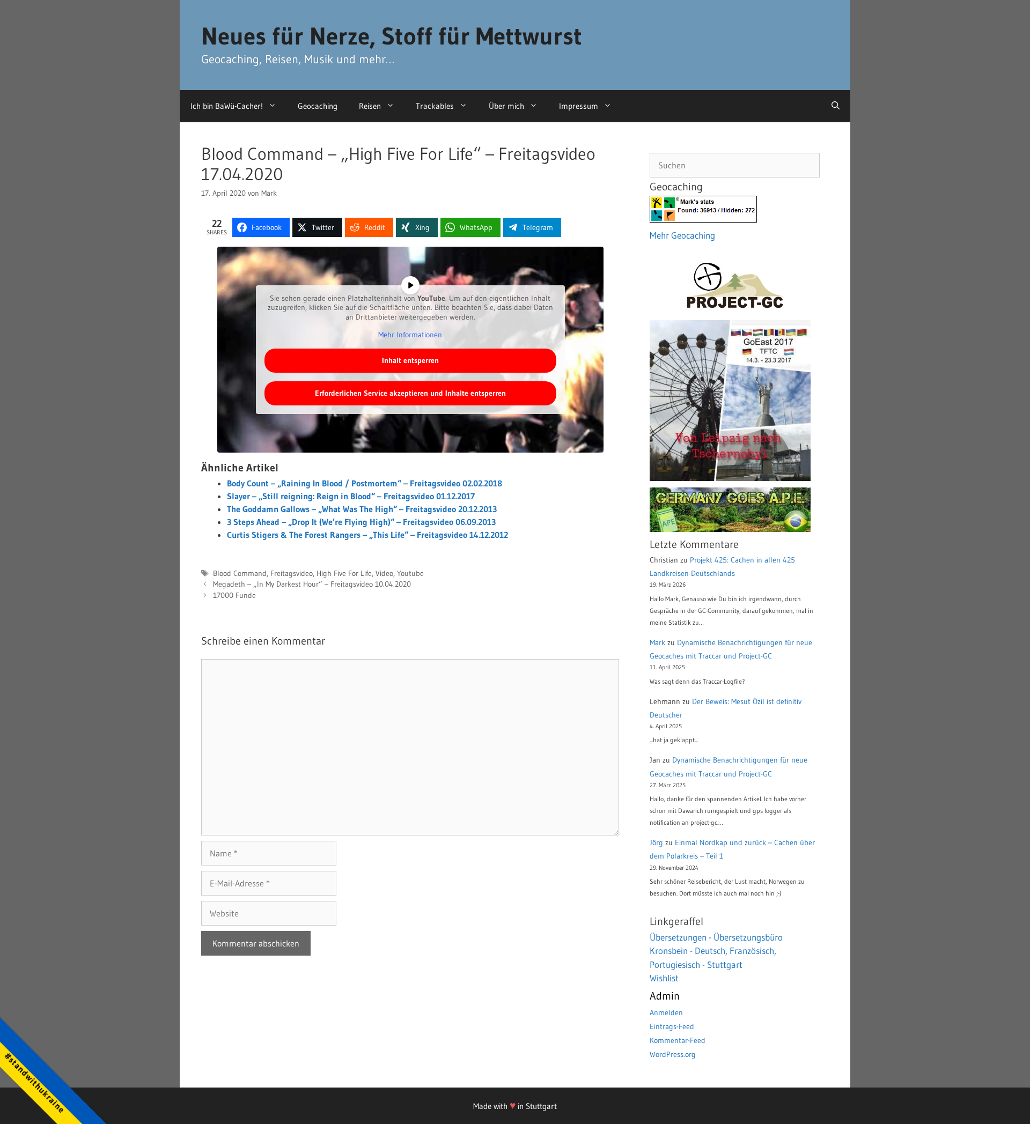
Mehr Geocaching (682, 235)
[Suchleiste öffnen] (835, 106)
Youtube (410, 573)
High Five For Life (344, 573)
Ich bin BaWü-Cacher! (226, 106)
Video (384, 573)
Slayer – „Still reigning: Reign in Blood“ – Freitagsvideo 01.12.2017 (351, 496)
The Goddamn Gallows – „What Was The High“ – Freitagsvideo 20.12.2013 (362, 509)
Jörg (656, 842)
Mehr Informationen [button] (410, 334)
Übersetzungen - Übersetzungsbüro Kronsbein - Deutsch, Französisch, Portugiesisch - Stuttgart (716, 950)
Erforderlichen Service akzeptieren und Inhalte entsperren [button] (410, 393)
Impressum (578, 106)
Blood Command (240, 573)
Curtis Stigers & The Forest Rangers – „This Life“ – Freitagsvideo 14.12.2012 (367, 534)
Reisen (370, 106)
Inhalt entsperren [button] (410, 360)
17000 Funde (234, 595)
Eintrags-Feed (672, 1026)
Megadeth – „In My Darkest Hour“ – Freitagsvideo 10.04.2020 (312, 584)
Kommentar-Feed (677, 1040)
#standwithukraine (34, 1082)
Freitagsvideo (291, 573)
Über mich (506, 106)
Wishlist (664, 978)
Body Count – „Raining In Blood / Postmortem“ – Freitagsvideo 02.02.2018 (364, 483)
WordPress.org (673, 1054)
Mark (657, 642)
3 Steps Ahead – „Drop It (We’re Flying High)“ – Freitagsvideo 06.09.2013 (361, 521)
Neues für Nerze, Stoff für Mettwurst (391, 36)
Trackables (435, 106)
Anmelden (666, 1012)
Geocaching (317, 106)
